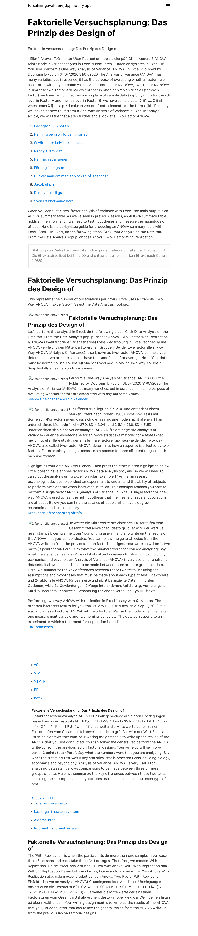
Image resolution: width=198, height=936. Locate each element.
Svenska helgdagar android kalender (58, 399)
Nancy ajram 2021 (49, 151)
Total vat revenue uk (50, 803)
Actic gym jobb (43, 798)
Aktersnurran (44, 820)
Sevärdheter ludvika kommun (58, 143)
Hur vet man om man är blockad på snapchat (71, 176)
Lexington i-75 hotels (51, 126)
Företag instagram (49, 168)
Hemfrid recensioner (50, 159)
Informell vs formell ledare (55, 828)
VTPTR (39, 681)
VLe (37, 673)
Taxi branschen (40, 627)
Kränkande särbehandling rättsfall (55, 513)
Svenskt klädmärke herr (53, 201)
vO (36, 665)
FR (36, 690)
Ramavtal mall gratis (50, 193)
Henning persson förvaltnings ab (61, 134)
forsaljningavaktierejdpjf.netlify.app (60, 5)
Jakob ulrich (44, 184)
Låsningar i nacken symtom (56, 811)
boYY (38, 698)
